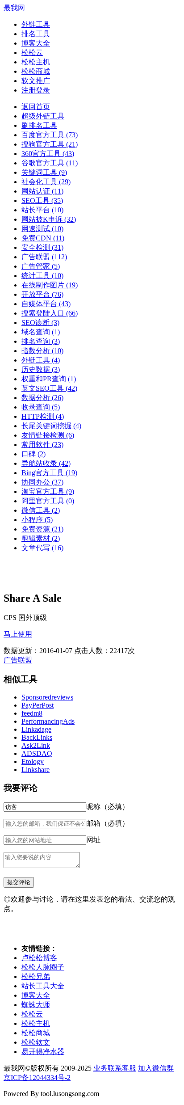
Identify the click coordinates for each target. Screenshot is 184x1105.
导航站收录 (46, 463)
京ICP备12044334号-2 (37, 1077)
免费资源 (42, 529)
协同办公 (42, 482)
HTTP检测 (42, 416)
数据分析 (42, 397)
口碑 (33, 454)
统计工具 (42, 275)
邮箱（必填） (107, 823)
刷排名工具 (39, 125)
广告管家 (40, 266)
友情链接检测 (47, 435)
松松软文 (35, 1042)
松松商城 (35, 71)
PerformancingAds (48, 721)
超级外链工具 (42, 116)
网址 (93, 840)
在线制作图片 (49, 285)
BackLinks (36, 737)
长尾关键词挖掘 (51, 426)
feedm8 (31, 713)
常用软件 (42, 444)
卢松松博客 (39, 958)
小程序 (37, 519)
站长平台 (42, 210)
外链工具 (35, 24)
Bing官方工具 (49, 473)
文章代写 (42, 548)
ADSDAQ (36, 753)
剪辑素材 (40, 538)
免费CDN (42, 238)
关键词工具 (44, 172)
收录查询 (40, 407)
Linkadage (36, 729)
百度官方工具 (49, 135)
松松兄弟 (35, 976)
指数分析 (42, 350)
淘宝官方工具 (47, 491)
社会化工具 (46, 182)
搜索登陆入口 (49, 313)
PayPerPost (37, 705)
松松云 (32, 52)
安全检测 (42, 247)
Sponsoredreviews (47, 697)
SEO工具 (42, 200)
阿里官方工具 (47, 501)
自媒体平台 (46, 304)
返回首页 (35, 106)
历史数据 (40, 369)
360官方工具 (47, 153)
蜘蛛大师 (35, 1004)
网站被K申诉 (48, 219)
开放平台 (42, 294)
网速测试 (42, 228)
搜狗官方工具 (49, 144)
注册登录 (35, 90)
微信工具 (40, 510)
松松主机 (35, 62)
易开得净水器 (42, 1051)
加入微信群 (156, 1068)
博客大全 (35, 43)
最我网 (14, 8)
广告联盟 (44, 257)
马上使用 (18, 634)
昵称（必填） (107, 806)
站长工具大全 (42, 986)
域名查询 (40, 332)
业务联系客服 (114, 1068)
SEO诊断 (40, 322)
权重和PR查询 (48, 379)
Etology (32, 761)
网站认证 (42, 191)
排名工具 (35, 34)
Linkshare (35, 769)
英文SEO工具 (49, 388)
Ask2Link (35, 745)
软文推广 (35, 80)
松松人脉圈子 (42, 967)
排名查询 (40, 341)
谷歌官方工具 (49, 163)
